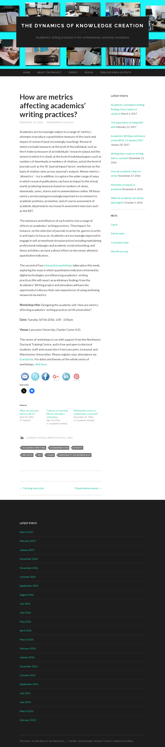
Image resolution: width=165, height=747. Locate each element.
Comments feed (119, 242)
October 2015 (28, 675)
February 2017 (28, 540)
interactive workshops (58, 265)
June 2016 (25, 612)
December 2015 (29, 666)
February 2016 (28, 648)
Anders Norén (123, 741)
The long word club (32, 488)
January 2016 (27, 657)
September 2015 (29, 684)
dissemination (59, 447)
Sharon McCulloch (60, 122)
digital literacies (56, 437)
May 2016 (25, 621)
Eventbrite (26, 359)
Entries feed (117, 233)
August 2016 (27, 594)
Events (73, 72)
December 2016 (29, 558)
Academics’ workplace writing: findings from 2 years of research (128, 109)
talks (70, 437)
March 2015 (26, 711)
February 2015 (28, 719)
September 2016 (29, 585)
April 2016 (25, 630)
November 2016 (29, 567)
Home (26, 72)
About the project (49, 72)
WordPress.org (119, 251)
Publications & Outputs (115, 72)
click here (41, 364)
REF (40, 455)
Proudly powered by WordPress (42, 741)
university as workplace (75, 455)
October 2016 (28, 576)
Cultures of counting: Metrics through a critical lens (57, 413)
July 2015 (25, 693)
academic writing (36, 437)
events (78, 447)
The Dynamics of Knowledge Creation (82, 25)
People (89, 72)
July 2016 (25, 603)
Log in (114, 224)
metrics (28, 455)
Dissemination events (88, 488)
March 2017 (26, 531)
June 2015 (25, 702)
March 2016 (26, 639)
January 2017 (27, 549)
